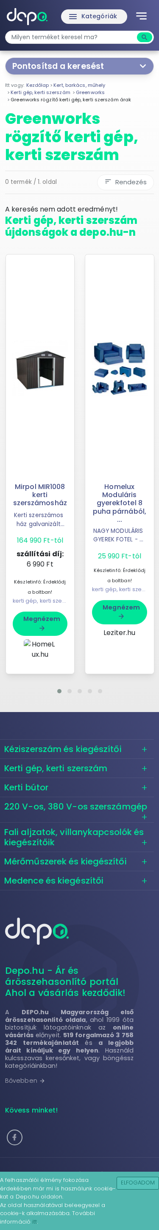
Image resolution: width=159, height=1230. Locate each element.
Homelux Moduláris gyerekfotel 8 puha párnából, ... (119, 503)
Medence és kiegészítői (53, 881)
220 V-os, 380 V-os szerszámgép (75, 806)
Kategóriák (92, 16)
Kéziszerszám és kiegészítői (63, 749)
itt (34, 1222)
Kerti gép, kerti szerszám (56, 768)
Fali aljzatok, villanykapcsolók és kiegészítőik (74, 837)
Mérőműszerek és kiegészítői (65, 861)
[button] (59, 691)
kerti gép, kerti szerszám (46, 600)
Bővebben (25, 1080)
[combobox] (72, 37)
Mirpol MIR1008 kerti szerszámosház (40, 495)
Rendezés (125, 181)
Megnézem (42, 623)
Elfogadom (138, 1183)
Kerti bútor (26, 787)
